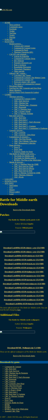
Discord (12, 37)
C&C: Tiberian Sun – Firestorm (25, 105)
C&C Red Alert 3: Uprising (15, 394)
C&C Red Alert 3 (11, 392)
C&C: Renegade (20, 107)
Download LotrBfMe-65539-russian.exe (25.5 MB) (24, 292)
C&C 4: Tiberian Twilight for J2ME (27, 173)
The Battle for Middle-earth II (25, 158)
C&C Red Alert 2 (11, 375)
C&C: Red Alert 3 (20, 124)
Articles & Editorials (21, 56)
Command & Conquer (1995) (25, 99)
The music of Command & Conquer (27, 84)
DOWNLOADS (11, 181)
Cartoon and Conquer (22, 46)
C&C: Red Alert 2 (20, 120)
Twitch (11, 35)
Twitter (12, 31)
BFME (7, 405)
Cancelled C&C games (22, 76)
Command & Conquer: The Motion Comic (29, 78)
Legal (11, 194)
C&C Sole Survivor (12, 371)
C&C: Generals (19, 133)
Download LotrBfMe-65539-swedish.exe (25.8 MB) (24, 300)
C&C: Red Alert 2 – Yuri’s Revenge (27, 122)
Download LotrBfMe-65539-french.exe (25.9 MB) (24, 264)
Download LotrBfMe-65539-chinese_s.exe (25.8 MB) (24, 248)
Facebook (13, 29)
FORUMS (8, 40)
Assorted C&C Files (12, 411)
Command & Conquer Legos (24, 48)
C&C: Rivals (19, 177)
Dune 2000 (18, 150)
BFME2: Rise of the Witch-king (16, 409)
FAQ (11, 188)
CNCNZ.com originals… (18, 54)
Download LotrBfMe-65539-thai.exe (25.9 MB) (24, 304)
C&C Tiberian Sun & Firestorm (16, 373)
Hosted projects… (16, 44)
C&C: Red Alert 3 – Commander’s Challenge (31, 128)
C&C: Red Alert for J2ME (23, 166)
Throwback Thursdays (22, 69)
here (19, 310)
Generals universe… (16, 130)
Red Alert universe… (17, 116)
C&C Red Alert (10, 369)
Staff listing (13, 185)
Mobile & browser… (17, 162)
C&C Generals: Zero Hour (14, 384)
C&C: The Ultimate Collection (25, 141)
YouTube (12, 33)
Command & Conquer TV (23, 80)
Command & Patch (21, 50)
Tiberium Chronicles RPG (23, 52)
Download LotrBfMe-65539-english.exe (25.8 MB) (24, 260)
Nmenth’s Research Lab (23, 63)
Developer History (16, 86)
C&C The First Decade (13, 386)
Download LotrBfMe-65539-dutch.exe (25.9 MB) (24, 256)
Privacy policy (14, 192)
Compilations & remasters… (19, 137)
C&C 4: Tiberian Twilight (23, 114)
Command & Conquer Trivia (24, 59)
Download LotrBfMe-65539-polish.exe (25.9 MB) (24, 288)
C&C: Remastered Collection (25, 143)
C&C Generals (10, 382)
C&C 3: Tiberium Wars (22, 109)
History (12, 190)
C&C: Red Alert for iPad (23, 171)
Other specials (19, 71)
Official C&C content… (18, 73)
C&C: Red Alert (20, 118)
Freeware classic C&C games (25, 82)
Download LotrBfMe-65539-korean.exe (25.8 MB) (24, 280)
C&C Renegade (10, 379)
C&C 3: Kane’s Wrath (22, 111)
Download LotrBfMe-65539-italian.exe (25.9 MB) (24, 272)
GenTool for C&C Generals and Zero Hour (25, 88)
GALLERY (9, 179)
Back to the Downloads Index (24, 210)
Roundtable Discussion (22, 67)
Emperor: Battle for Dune (23, 152)
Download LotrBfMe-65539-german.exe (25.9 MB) (24, 268)
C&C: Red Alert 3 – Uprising (25, 126)
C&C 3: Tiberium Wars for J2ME (26, 164)
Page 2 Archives (20, 65)
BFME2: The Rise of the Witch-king (27, 160)
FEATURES (9, 42)
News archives (14, 25)
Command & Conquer (13, 367)
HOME (7, 23)
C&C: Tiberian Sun (21, 103)
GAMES (8, 95)
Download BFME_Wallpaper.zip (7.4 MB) (24, 348)
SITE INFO (9, 183)
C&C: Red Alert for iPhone (24, 169)
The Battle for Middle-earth (24, 156)
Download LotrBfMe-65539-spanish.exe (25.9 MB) (24, 296)
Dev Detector (19, 61)
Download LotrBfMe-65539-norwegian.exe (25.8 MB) (24, 284)
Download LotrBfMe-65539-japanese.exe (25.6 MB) (24, 276)
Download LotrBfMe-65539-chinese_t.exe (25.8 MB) (24, 252)
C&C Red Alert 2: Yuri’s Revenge (17, 377)
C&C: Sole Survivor (21, 101)
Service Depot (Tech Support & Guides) (24, 92)
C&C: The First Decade (23, 139)
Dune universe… (15, 145)
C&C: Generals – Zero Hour (24, 135)
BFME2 (8, 407)
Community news (15, 27)
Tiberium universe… (16, 97)
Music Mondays (15, 90)
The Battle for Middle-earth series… (22, 154)
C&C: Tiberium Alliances (23, 175)
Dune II (17, 147)
